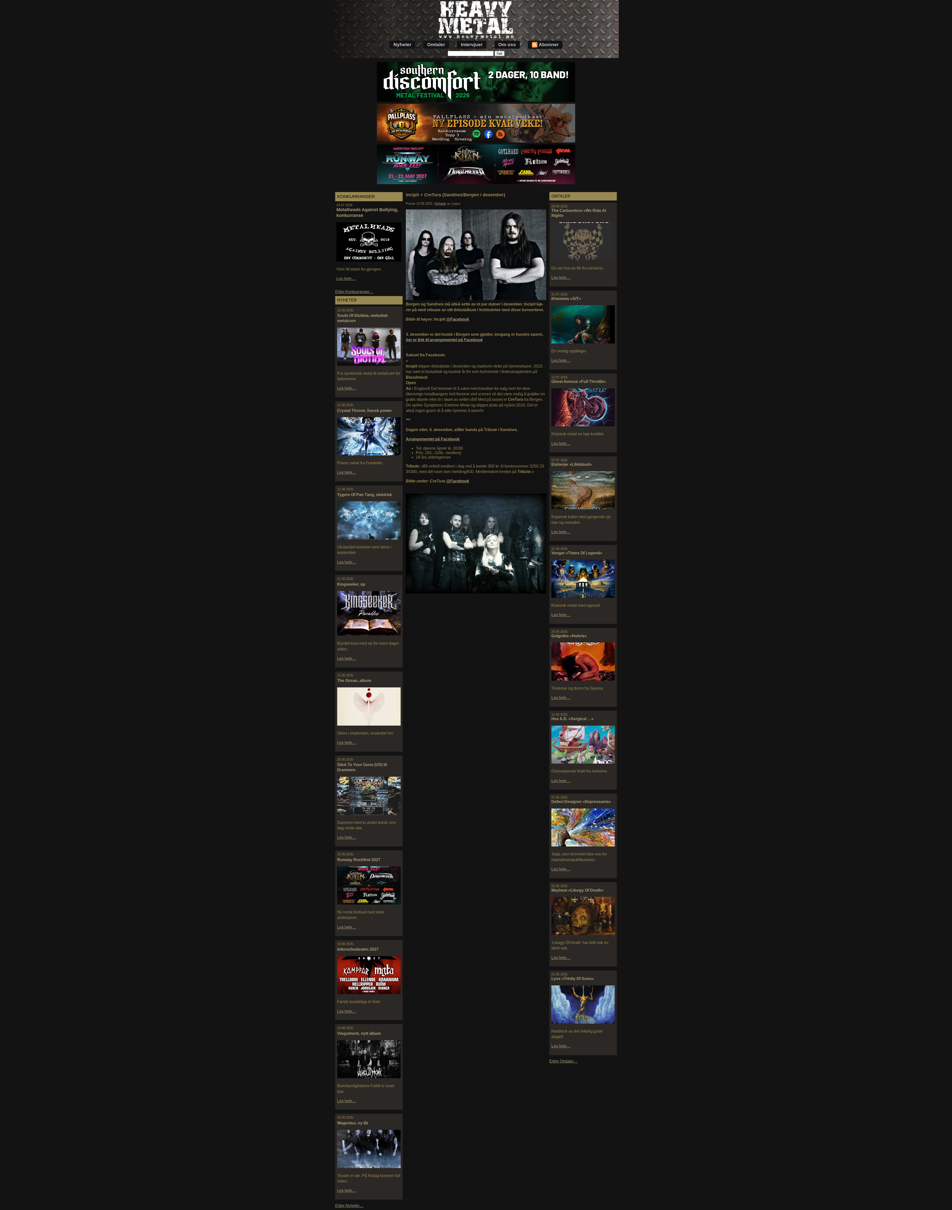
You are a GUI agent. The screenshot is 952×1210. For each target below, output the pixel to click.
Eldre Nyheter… (349, 1206)
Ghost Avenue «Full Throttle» (578, 381)
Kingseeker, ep (351, 584)
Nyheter (402, 44)
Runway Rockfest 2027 (358, 860)
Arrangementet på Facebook (433, 439)
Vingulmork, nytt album (359, 1033)
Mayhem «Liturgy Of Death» (577, 890)
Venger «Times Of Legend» (576, 553)
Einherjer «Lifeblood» (571, 464)
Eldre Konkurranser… (354, 292)
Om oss (507, 44)
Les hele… (346, 278)
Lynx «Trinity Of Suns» (572, 978)
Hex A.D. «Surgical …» (572, 719)
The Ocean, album (354, 680)
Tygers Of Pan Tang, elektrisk (364, 495)
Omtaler (436, 44)
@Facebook (457, 319)
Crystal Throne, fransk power (364, 410)
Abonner (549, 44)
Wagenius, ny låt (352, 1123)
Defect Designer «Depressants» (581, 802)
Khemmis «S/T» (566, 299)
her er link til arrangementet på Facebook (444, 340)
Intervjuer (471, 44)
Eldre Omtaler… (563, 1061)
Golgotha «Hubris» (569, 636)
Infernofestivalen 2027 (358, 949)
